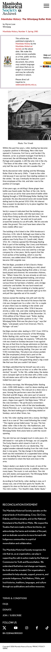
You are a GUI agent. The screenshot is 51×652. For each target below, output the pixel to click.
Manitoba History (10, 32)
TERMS (5, 648)
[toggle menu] (46, 5)
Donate (7, 610)
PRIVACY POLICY (39, 646)
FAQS (5, 604)
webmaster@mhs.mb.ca (26, 85)
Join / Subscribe (12, 615)
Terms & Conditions (15, 598)
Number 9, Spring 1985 (28, 32)
